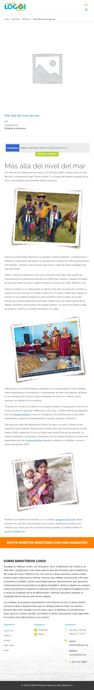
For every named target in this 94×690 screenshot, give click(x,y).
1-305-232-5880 (78, 661)
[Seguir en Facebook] (35, 630)
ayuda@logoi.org (77, 654)
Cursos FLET (9, 630)
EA (71, 685)
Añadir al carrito (47, 154)
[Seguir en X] (35, 634)
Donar (6, 650)
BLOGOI (26, 19)
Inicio (7, 19)
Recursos (16, 19)
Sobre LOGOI (9, 645)
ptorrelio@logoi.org (78, 645)
